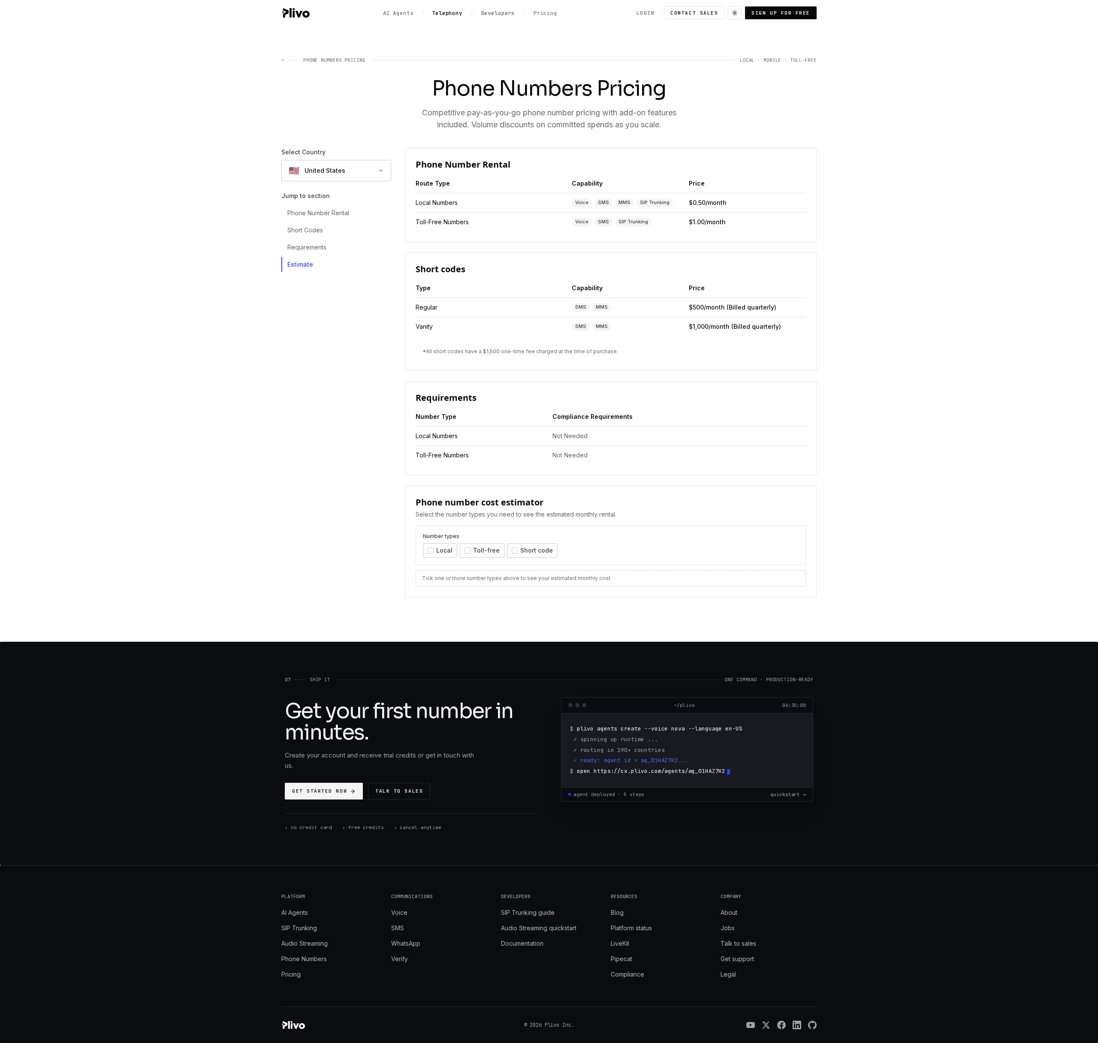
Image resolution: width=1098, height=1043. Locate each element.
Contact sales (694, 13)
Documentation (522, 943)
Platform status (631, 928)
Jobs (728, 928)
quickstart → (788, 794)
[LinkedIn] (797, 1025)
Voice (399, 912)
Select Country (303, 152)
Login (645, 13)
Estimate (300, 264)
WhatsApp (405, 943)
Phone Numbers (304, 958)
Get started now (319, 791)
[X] (766, 1025)
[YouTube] (750, 1025)
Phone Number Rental (318, 212)
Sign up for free (780, 13)
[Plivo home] (295, 13)
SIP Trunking (299, 928)
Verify (399, 958)
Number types (441, 536)
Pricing (291, 974)
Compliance (627, 974)
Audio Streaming (304, 943)
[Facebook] (781, 1025)
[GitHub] (812, 1025)
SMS (397, 928)
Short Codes (305, 230)
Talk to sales (399, 791)
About (729, 912)
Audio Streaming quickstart (538, 928)
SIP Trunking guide (528, 912)
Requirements (306, 247)
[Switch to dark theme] (735, 13)
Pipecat (621, 958)
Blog (617, 912)
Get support (737, 958)
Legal (728, 974)
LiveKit (620, 943)
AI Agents (294, 912)
